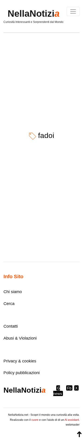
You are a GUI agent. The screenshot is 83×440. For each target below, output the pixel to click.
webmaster (73, 424)
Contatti (10, 326)
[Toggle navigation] (73, 11)
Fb (69, 388)
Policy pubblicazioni (21, 372)
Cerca (9, 303)
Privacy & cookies (19, 361)
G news (57, 391)
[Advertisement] (41, 79)
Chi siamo (12, 291)
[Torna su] (79, 434)
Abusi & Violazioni (20, 338)
